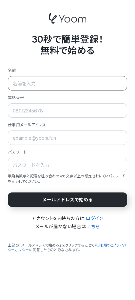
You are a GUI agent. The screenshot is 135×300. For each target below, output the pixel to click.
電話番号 (16, 97)
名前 (12, 70)
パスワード (17, 152)
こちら (93, 226)
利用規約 (102, 245)
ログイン (94, 218)
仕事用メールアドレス (27, 124)
